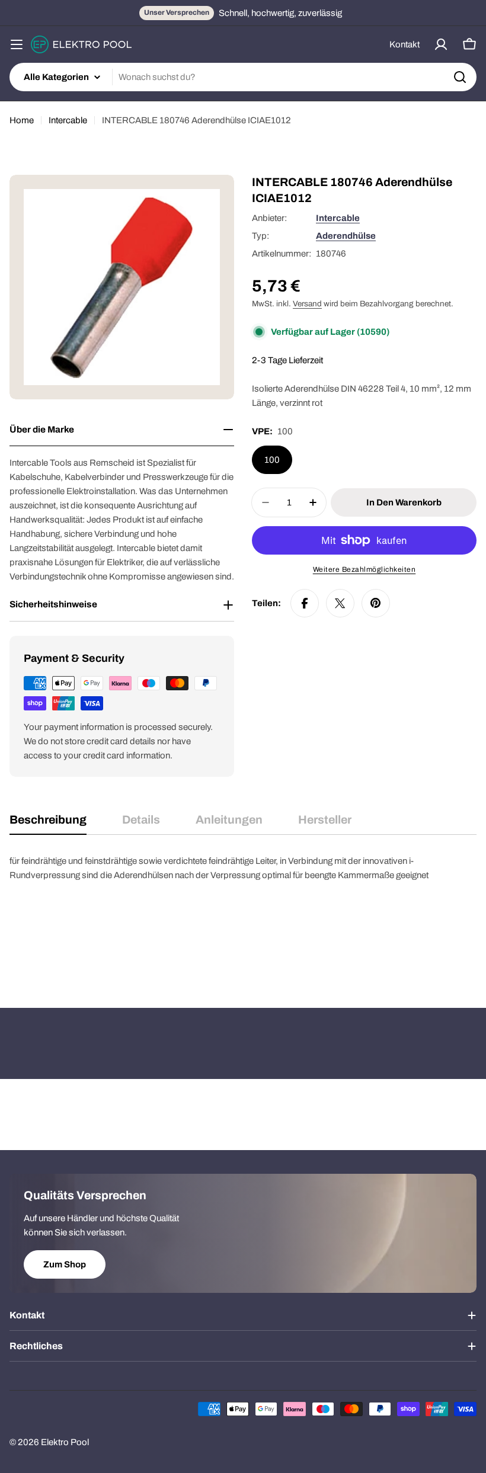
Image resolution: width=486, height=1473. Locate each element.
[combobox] (243, 77)
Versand (307, 303)
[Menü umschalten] (16, 44)
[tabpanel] (243, 913)
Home (21, 120)
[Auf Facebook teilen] (304, 603)
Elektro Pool (65, 1442)
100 (272, 460)
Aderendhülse (346, 236)
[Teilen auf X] (340, 603)
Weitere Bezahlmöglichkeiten (364, 569)
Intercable (68, 120)
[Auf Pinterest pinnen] (376, 603)
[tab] (48, 823)
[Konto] (441, 44)
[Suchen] (460, 77)
